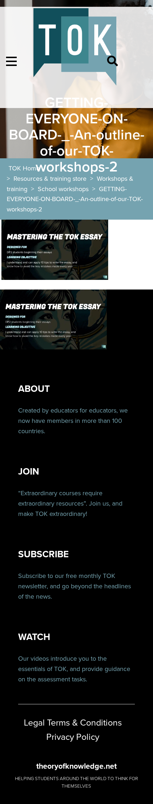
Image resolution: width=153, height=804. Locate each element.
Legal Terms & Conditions (73, 722)
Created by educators (48, 410)
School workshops (63, 189)
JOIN (28, 471)
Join (95, 503)
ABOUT (34, 388)
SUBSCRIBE (43, 554)
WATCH (34, 636)
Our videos (33, 658)
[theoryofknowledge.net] (74, 50)
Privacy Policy (72, 737)
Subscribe (32, 576)
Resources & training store (50, 179)
